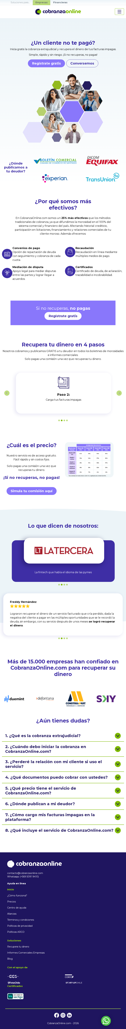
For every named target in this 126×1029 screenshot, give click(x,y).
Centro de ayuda (16, 907)
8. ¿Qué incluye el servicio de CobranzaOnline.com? (59, 830)
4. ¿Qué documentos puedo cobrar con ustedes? (56, 777)
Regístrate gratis (46, 63)
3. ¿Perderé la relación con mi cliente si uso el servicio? (53, 764)
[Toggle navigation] (119, 11)
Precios (11, 901)
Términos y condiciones (20, 919)
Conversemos (82, 63)
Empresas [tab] (41, 2)
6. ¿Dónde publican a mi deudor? (40, 803)
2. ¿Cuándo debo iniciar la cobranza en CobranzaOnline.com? (45, 749)
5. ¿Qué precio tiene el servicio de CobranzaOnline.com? (40, 790)
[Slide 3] (64, 420)
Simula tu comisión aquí (31, 491)
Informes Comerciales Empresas (26, 952)
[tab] (20, 2)
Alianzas (11, 913)
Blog (10, 958)
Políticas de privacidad (19, 925)
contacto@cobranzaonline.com (25, 873)
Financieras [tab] (60, 2)
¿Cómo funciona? (17, 895)
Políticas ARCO (15, 931)
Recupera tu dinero (18, 946)
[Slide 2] (62, 420)
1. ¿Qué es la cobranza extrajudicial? (43, 735)
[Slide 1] (59, 420)
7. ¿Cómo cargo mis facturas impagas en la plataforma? (50, 817)
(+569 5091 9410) (29, 876)
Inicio (10, 889)
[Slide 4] (67, 420)
